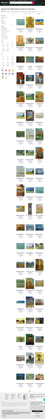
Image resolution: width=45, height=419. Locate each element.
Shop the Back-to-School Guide (23, 0)
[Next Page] (43, 13)
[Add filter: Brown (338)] (3, 73)
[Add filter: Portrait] (3, 44)
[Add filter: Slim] (12, 44)
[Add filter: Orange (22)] (9, 70)
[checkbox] (3, 57)
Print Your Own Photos (12, 0)
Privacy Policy (4, 415)
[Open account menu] (39, 3)
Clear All (13, 13)
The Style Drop (4, 4)
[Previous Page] (36, 13)
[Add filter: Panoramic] (7, 49)
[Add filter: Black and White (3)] (3, 70)
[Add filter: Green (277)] (3, 77)
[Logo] (5, 3)
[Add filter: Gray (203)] (9, 73)
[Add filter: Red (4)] (6, 70)
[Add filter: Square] (8, 44)
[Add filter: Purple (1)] (13, 73)
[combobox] (21, 3)
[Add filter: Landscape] (3, 49)
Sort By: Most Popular (28, 13)
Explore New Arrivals (33, 0)
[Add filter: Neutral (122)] (6, 77)
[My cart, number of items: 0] (43, 2)
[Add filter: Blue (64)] (6, 73)
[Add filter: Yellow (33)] (13, 70)
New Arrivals (27, 4)
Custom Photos (20, 4)
